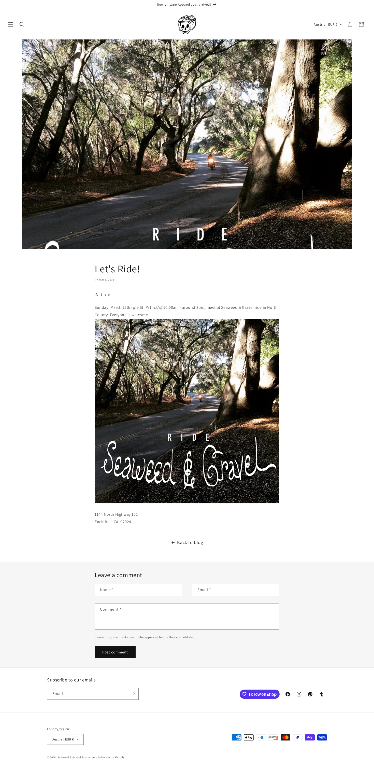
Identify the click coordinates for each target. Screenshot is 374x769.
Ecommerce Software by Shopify (103, 757)
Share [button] (105, 294)
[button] (10, 24)
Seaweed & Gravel (69, 757)
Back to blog (190, 542)
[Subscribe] (132, 694)
